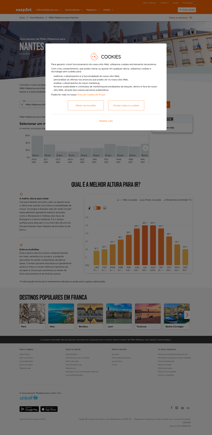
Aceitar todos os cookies (126, 105)
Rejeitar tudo (106, 121)
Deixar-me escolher (86, 105)
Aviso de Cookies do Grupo (91, 94)
